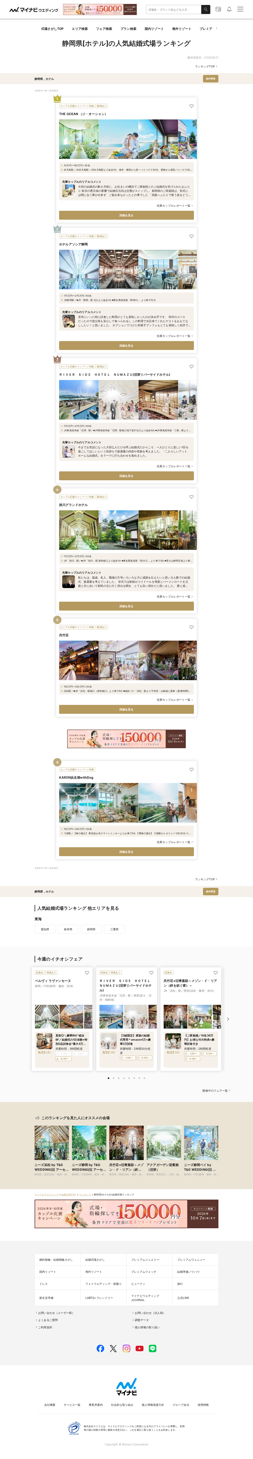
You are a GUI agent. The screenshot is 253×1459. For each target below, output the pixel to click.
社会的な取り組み (122, 1404)
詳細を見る (127, 215)
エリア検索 (80, 29)
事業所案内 (96, 1404)
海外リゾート (181, 29)
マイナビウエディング (47, 1194)
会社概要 (50, 1404)
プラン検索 (128, 29)
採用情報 (203, 1404)
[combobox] (173, 10)
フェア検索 (104, 29)
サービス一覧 (72, 1404)
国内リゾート (154, 29)
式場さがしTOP (52, 29)
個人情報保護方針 (153, 1404)
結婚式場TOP (68, 1194)
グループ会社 (181, 1404)
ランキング (85, 1194)
